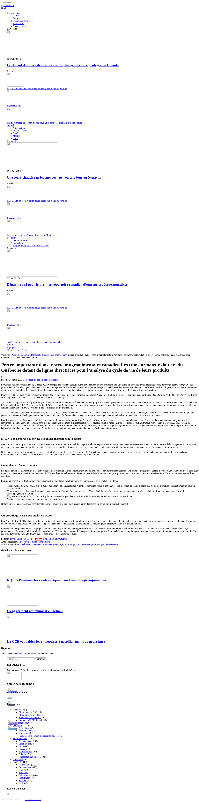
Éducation (23, 772)
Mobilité (17, 136)
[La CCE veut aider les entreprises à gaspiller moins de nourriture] (22, 635)
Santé (15, 133)
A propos (11, 347)
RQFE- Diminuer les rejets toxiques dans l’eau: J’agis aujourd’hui (37, 88)
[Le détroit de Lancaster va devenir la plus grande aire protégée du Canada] (32, 56)
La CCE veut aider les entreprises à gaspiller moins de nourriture (56, 641)
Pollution (23, 754)
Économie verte (20, 240)
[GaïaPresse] (7, 5)
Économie (11, 237)
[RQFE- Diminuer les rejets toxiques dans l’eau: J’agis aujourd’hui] (22, 574)
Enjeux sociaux (20, 130)
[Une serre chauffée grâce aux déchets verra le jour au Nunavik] (32, 168)
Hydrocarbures (25, 751)
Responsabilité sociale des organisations (31, 245)
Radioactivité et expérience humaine (33, 541)
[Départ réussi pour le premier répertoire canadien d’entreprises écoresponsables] (32, 275)
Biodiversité (18, 23)
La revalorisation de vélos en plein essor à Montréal (30, 235)
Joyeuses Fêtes (14, 105)
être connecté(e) (19, 653)
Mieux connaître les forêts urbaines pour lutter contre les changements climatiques (44, 123)
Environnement (14, 13)
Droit (15, 138)
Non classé (18, 759)
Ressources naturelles (22, 21)
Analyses (11, 344)
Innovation (18, 243)
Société (10, 125)
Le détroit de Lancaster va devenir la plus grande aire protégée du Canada (63, 65)
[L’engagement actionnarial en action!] (22, 605)
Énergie (16, 18)
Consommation (26, 767)
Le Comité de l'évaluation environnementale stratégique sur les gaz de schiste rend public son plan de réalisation (66, 544)
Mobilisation (24, 778)
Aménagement (19, 26)
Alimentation (19, 128)
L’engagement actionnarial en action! (35, 611)
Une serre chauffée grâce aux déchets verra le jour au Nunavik (54, 177)
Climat (16, 15)
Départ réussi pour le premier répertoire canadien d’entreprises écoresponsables (67, 284)
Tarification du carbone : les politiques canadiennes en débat (34, 342)
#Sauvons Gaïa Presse (17, 350)
